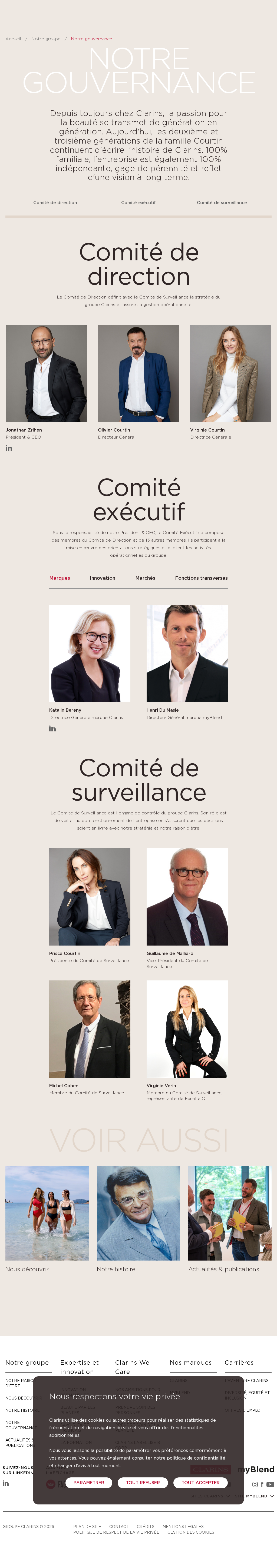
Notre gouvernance (21, 1425)
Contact (119, 1526)
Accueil (13, 39)
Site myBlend (252, 1496)
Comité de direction (55, 203)
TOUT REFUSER (143, 1483)
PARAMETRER (89, 1483)
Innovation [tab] (102, 578)
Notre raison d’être (21, 1383)
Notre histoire (22, 1410)
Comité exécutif (138, 203)
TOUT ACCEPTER (201, 1483)
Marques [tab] (59, 578)
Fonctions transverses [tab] (201, 578)
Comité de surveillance (222, 203)
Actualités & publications (20, 1442)
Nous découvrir (23, 1398)
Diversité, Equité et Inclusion (247, 1395)
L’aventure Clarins (247, 1380)
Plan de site (87, 1526)
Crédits (145, 1526)
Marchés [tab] (145, 578)
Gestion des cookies (190, 1532)
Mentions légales (183, 1526)
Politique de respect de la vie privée (116, 1532)
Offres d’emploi (243, 1410)
